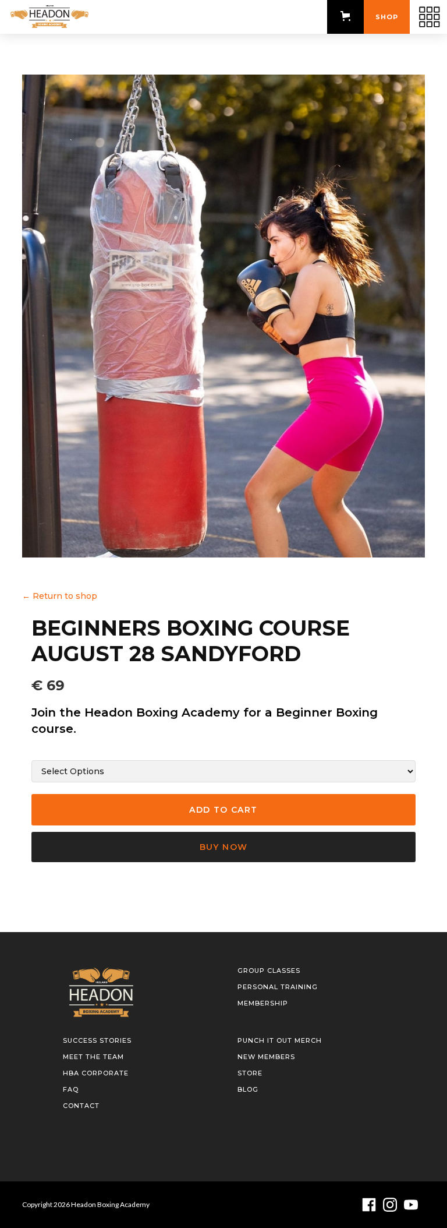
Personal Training (277, 987)
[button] (345, 16)
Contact (81, 1106)
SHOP (386, 17)
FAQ (71, 1089)
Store (249, 1073)
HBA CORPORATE (96, 1073)
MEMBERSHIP (262, 1003)
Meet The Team (93, 1057)
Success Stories (97, 1040)
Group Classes (268, 970)
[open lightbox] (223, 316)
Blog (247, 1089)
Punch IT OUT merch (279, 1040)
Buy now (224, 847)
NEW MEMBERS (266, 1057)
